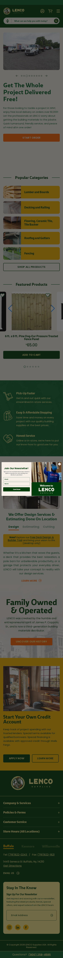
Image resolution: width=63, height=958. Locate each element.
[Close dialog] (59, 464)
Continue (16, 489)
